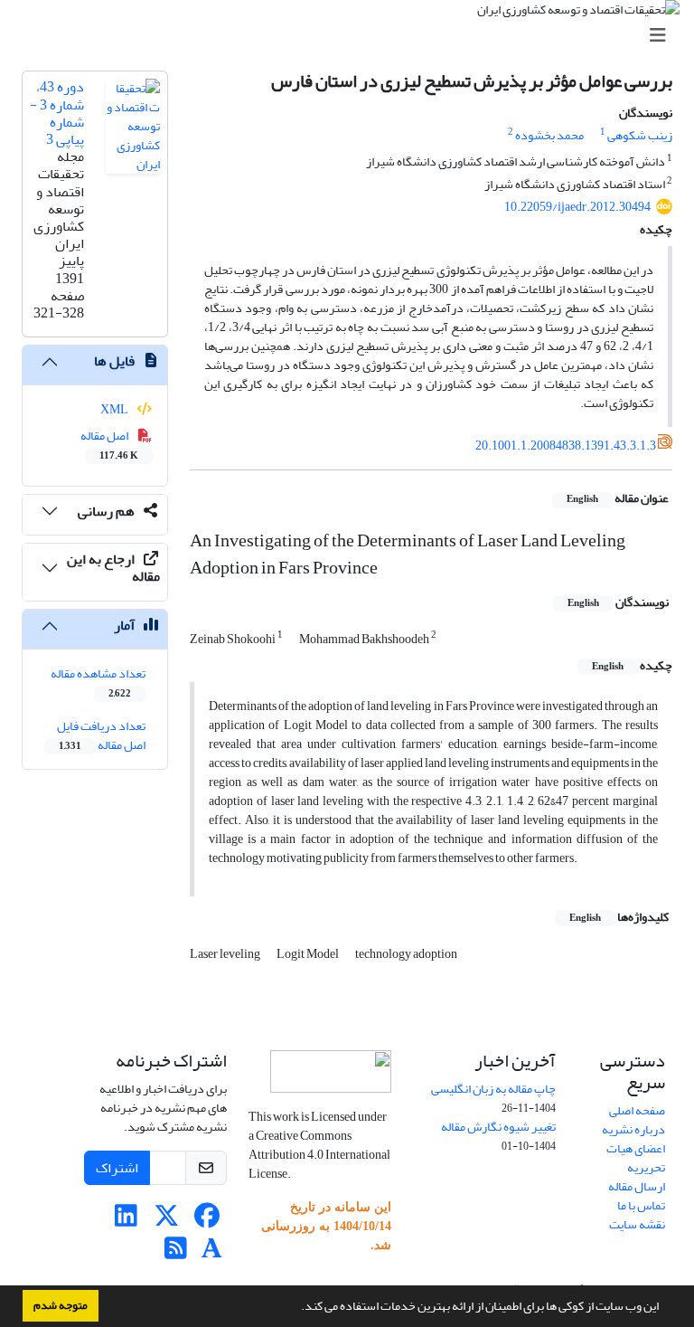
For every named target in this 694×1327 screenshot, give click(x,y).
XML (115, 409)
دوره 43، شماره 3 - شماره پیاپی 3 (57, 113)
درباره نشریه (633, 1129)
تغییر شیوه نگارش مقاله (498, 1126)
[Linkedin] (126, 1221)
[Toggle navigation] (352, 36)
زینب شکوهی (639, 135)
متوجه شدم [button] (60, 1305)
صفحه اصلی (637, 1110)
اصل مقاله (109, 444)
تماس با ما (641, 1205)
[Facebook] (207, 1221)
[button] (296, 1308)
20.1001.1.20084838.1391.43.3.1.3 (565, 445)
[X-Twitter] (166, 1221)
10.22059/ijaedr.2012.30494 (577, 206)
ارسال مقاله (636, 1186)
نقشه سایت (637, 1224)
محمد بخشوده (549, 135)
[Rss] (175, 1253)
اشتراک (117, 1167)
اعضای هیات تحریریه (635, 1158)
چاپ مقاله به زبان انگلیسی (493, 1088)
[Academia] (212, 1253)
